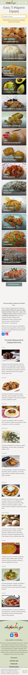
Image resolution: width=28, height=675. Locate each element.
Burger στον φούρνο (9, 160)
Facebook (7, 326)
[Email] (25, 2)
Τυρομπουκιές (8, 244)
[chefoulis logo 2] (11, 2)
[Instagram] (22, 2)
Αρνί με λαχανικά (9, 177)
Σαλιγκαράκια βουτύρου (11, 41)
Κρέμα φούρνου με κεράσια (12, 109)
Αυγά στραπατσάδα (9, 279)
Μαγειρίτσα (7, 193)
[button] (2, 2)
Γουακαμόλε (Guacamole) (11, 92)
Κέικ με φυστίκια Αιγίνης (11, 126)
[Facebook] (19, 2)
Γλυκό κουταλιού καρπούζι (12, 143)
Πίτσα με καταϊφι (9, 227)
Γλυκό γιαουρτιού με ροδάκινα (13, 58)
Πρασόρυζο (7, 210)
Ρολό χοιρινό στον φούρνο (11, 262)
